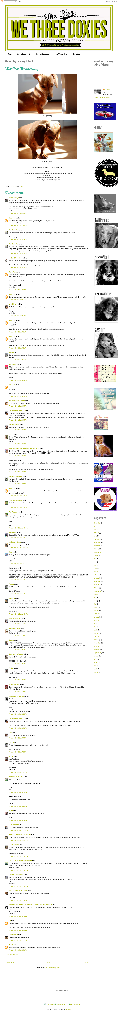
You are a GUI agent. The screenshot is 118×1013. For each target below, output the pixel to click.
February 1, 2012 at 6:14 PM (18, 714)
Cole (10, 732)
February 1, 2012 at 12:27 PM (18, 594)
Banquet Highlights (42, 54)
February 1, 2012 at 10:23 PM (18, 830)
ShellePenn (13, 272)
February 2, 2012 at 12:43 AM (18, 870)
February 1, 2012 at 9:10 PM (18, 806)
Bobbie (11, 640)
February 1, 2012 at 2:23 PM (18, 650)
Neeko (11, 756)
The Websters (13, 512)
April (95, 568)
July (95, 558)
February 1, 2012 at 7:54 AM (18, 214)
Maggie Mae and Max (16, 776)
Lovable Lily (13, 304)
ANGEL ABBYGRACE (16, 696)
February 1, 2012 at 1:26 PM (18, 624)
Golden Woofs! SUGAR (17, 400)
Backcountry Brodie (16, 476)
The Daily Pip (13, 230)
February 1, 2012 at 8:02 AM (18, 239)
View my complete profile (102, 97)
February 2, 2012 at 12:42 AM (18, 856)
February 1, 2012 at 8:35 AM (18, 360)
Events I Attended (23, 54)
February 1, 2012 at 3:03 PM (18, 664)
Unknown (12, 218)
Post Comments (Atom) (52, 967)
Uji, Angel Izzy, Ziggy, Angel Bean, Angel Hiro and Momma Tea (30, 904)
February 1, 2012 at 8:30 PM (18, 792)
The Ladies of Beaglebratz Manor (20, 860)
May (95, 529)
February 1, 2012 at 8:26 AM (18, 300)
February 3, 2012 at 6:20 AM (18, 950)
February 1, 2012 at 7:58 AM (18, 225)
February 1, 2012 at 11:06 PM (18, 840)
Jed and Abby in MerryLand (18, 890)
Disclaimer (77, 54)
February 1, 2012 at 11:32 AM (18, 547)
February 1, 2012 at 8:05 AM (18, 267)
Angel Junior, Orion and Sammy (20, 834)
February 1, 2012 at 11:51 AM (18, 564)
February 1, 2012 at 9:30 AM (18, 472)
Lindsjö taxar (13, 934)
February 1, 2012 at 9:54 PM (18, 820)
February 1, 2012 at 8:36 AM (18, 380)
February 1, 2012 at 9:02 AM (18, 430)
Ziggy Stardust (14, 844)
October (96, 533)
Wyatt (11, 810)
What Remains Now (15, 500)
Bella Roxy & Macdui (16, 654)
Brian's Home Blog (15, 618)
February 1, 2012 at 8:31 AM (18, 332)
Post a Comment (12, 954)
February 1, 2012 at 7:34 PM (18, 752)
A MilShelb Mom (14, 684)
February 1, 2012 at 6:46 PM (18, 738)
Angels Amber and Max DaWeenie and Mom (24, 448)
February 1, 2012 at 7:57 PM (18, 772)
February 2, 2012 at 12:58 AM (18, 886)
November (97, 523)
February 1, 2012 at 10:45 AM (18, 528)
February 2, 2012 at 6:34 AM (18, 916)
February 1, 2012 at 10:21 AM (18, 496)
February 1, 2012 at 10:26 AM (18, 508)
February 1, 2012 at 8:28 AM (18, 316)
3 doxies (107, 89)
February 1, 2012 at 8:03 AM (18, 253)
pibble (11, 944)
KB (10, 920)
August (96, 555)
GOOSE (11, 434)
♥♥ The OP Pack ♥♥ (15, 258)
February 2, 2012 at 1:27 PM (18, 940)
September (97, 552)
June (95, 526)
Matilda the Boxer (15, 542)
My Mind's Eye (14, 198)
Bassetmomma (14, 424)
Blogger (68, 1009)
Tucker (11, 668)
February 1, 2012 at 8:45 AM (18, 406)
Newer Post (10, 963)
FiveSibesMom (14, 824)
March (96, 571)
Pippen (11, 584)
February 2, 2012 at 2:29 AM (18, 900)
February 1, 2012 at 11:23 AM (18, 538)
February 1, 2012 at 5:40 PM (18, 692)
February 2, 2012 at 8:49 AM (18, 930)
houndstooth (13, 364)
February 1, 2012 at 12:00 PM (18, 580)
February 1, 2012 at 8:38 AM (18, 396)
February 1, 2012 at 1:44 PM (18, 636)
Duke (10, 552)
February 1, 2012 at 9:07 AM (18, 444)
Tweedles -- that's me (16, 874)
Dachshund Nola (15, 628)
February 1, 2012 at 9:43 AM (18, 484)
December (97, 542)
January (96, 578)
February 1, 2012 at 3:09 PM (18, 680)
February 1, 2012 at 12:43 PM (18, 614)
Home (9, 54)
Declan (11, 352)
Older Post (85, 963)
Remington (13, 532)
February (96, 539)
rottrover (12, 598)
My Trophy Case (61, 54)
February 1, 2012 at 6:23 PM (18, 728)
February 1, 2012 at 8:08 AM (18, 290)
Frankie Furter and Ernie (17, 410)
